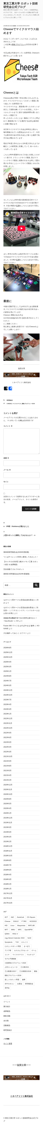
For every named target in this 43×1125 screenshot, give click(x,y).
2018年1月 (7, 889)
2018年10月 (7, 856)
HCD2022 (33, 921)
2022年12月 (7, 718)
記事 (18, 206)
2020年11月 (7, 789)
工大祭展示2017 (10, 971)
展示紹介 (6, 1006)
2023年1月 (7, 714)
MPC (20, 930)
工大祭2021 (25, 967)
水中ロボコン (9, 984)
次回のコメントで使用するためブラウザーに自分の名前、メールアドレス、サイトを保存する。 (21, 499)
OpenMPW (28, 930)
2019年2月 (7, 841)
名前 (6, 458)
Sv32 (29, 938)
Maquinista (21, 925)
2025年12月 (7, 652)
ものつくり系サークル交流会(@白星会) (18, 600)
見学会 (7, 988)
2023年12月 (7, 690)
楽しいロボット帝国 (12, 979)
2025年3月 (7, 667)
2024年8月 (7, 676)
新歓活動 (6, 1016)
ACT (6, 917)
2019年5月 (7, 832)
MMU (13, 930)
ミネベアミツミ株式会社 (21, 1096)
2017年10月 (7, 903)
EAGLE (16, 921)
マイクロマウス (16, 403)
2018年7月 (7, 865)
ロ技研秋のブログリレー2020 (15, 963)
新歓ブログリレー (19, 44)
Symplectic (8, 942)
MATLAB (31, 925)
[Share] (10, 388)
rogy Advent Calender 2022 (15, 938)
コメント (7, 426)
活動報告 (6, 1025)
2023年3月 (7, 709)
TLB (16, 942)
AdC (12, 917)
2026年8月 (7, 648)
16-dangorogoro (23, 25)
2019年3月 (7, 837)
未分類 (6, 1021)
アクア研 (8, 950)
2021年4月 (7, 775)
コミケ (7, 955)
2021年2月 (7, 780)
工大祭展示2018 (25, 971)
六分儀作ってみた (10, 633)
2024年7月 (7, 681)
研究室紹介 (10, 400)
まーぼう (27, 946)
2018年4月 (7, 875)
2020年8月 (7, 799)
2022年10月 (7, 728)
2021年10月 (7, 756)
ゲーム (34, 950)
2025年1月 (7, 671)
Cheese (9, 403)
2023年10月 (7, 695)
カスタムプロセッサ (21, 950)
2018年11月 (7, 851)
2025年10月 (7, 657)
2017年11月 (7, 898)
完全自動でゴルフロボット (13, 569)
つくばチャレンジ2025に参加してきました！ (20, 557)
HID (6, 925)
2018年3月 (7, 879)
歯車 (23, 979)
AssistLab (20, 917)
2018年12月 (7, 846)
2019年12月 (7, 818)
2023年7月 (7, 700)
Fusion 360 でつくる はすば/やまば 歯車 (18, 626)
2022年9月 (7, 733)
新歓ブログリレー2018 (28, 403)
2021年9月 (7, 761)
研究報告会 (29, 984)
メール (7, 470)
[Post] (5, 388)
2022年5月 (7, 742)
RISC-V (15, 934)
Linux (12, 925)
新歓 (35, 971)
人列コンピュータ (11, 967)
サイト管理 (7, 1044)
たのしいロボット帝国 (13, 946)
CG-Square (31, 917)
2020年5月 (7, 804)
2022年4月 (7, 747)
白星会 (19, 984)
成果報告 (6, 1011)
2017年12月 (7, 893)
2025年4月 (7, 662)
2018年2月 (7, 884)
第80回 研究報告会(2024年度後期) (16, 574)
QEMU (7, 934)
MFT (6, 930)
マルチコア (31, 955)
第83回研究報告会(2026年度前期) (16, 552)
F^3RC (24, 921)
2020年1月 (7, 813)
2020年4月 (7, 808)
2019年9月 (7, 827)
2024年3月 (7, 685)
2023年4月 (7, 704)
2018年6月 (7, 870)
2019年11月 (7, 822)
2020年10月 (7, 794)
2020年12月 (7, 785)
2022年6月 (7, 737)
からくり (24, 942)
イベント (6, 1002)
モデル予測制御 (10, 959)
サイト (6, 482)
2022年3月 (7, 752)
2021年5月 (7, 770)
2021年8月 (7, 766)
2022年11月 (7, 723)
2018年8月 (7, 860)
